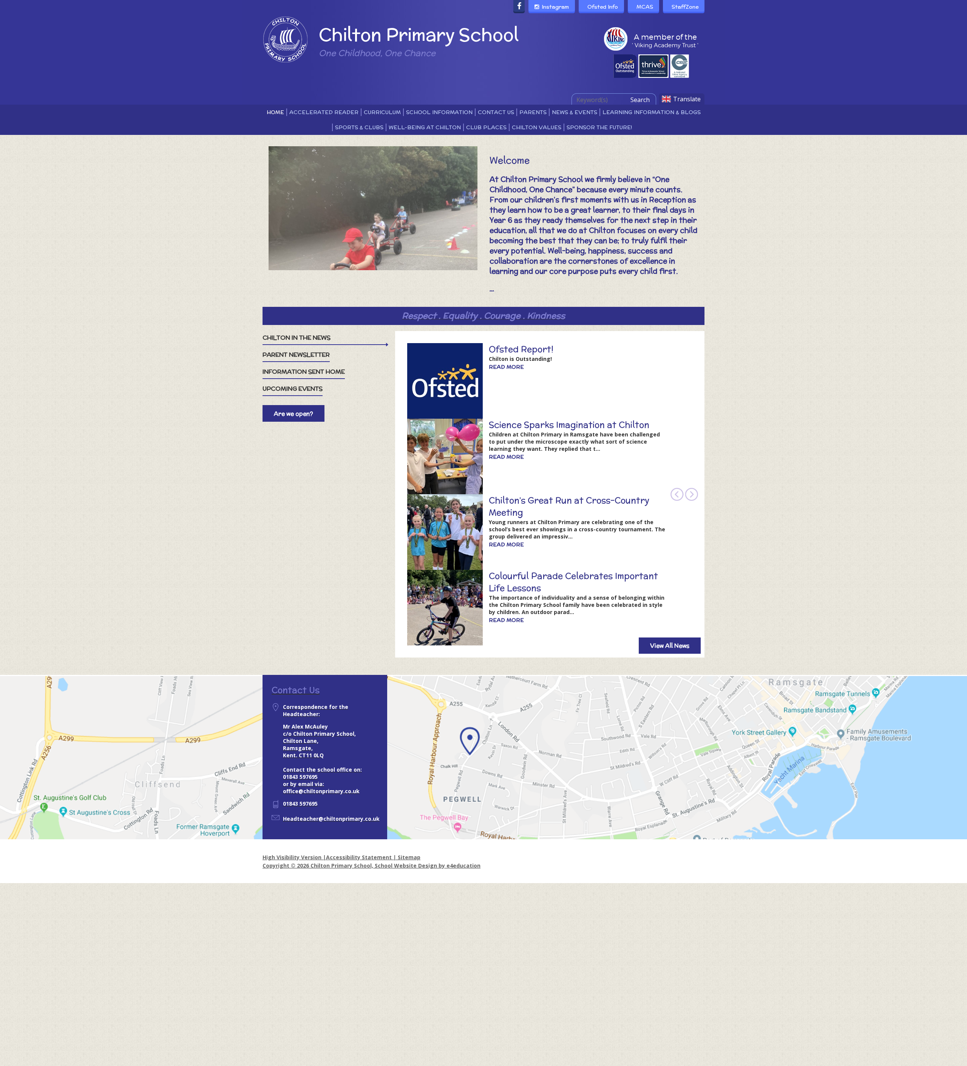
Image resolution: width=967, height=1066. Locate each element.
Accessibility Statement (359, 857)
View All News (669, 646)
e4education (463, 865)
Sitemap (409, 857)
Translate (687, 99)
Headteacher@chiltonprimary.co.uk (331, 818)
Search (640, 100)
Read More (506, 367)
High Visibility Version (292, 857)
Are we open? (293, 414)
